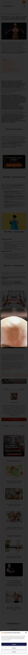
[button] (26, 632)
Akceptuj (14, 644)
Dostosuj (14, 651)
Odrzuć (14, 648)
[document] (14, 327)
